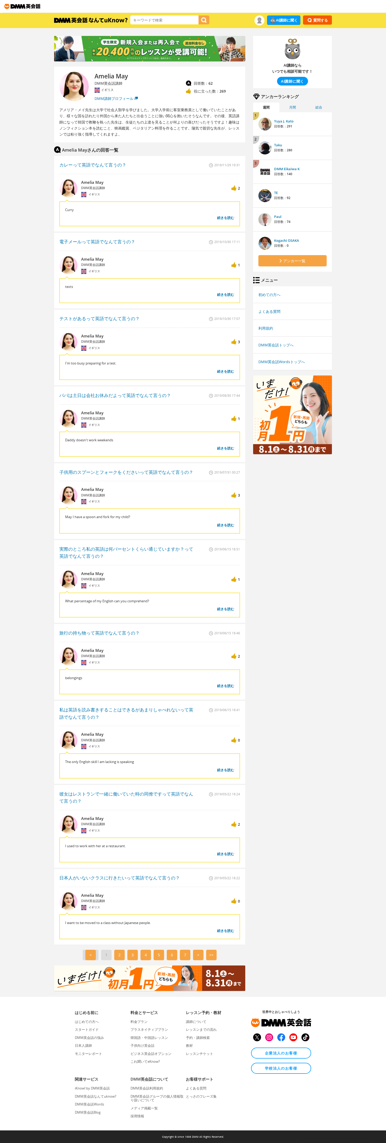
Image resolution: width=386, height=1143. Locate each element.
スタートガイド (87, 1029)
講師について (196, 1021)
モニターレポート (88, 1053)
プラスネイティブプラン (149, 1029)
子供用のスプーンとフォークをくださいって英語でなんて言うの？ (126, 472)
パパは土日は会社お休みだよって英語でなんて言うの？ (115, 395)
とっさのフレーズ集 (201, 1096)
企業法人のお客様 (281, 1052)
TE (276, 192)
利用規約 (265, 328)
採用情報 (137, 1116)
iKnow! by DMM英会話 (92, 1088)
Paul (277, 216)
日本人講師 (83, 1045)
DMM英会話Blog (88, 1112)
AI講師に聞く (287, 20)
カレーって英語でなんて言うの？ (92, 165)
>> (211, 954)
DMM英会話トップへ (276, 344)
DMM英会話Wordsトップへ (281, 361)
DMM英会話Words (89, 1104)
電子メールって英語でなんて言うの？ (97, 242)
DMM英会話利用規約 (147, 1088)
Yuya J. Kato (284, 121)
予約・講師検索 (198, 1037)
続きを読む (225, 217)
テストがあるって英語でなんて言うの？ (99, 318)
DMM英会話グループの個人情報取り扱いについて (157, 1098)
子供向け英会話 (142, 1045)
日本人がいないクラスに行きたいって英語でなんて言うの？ (119, 878)
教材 (189, 1045)
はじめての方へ (87, 1021)
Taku (278, 145)
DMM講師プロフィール (114, 98)
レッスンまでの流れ (201, 1029)
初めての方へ (269, 294)
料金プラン (139, 1021)
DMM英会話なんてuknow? (95, 1096)
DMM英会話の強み (89, 1037)
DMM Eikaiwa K (287, 169)
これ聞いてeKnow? (145, 1061)
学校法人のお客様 (281, 1068)
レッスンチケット (199, 1053)
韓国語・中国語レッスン (149, 1037)
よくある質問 (269, 311)
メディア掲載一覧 (144, 1108)
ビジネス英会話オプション (151, 1053)
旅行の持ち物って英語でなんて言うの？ (99, 633)
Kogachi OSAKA (286, 240)
